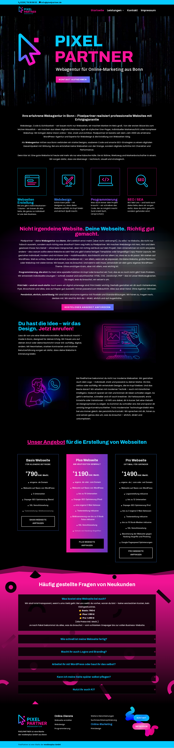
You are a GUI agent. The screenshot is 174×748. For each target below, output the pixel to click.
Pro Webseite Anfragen (136, 553)
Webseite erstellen (63, 720)
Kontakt (132, 10)
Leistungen (114, 10)
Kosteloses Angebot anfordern (88, 307)
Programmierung (62, 728)
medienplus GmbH (52, 744)
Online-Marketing (101, 724)
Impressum (148, 10)
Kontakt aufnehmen (73, 79)
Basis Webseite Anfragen (38, 521)
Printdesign (96, 728)
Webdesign (60, 724)
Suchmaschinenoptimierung (104, 720)
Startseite (97, 10)
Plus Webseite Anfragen (87, 543)
